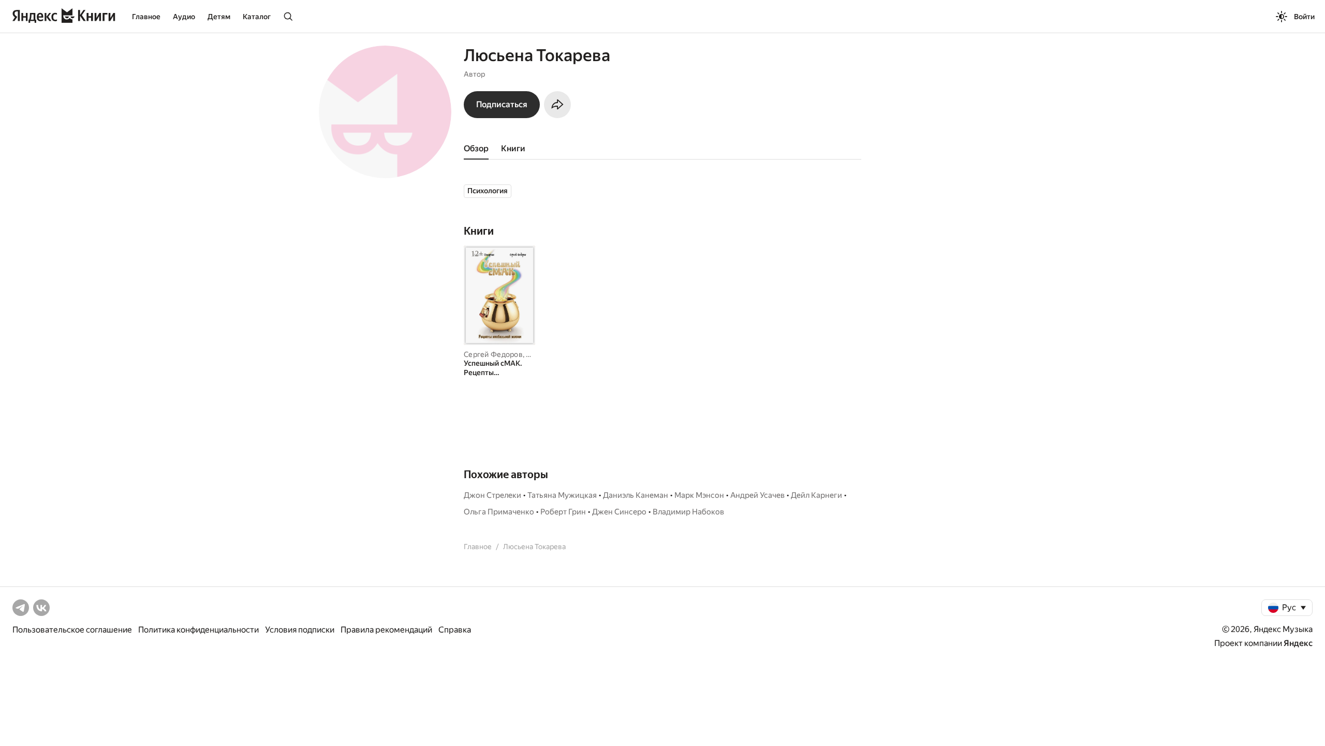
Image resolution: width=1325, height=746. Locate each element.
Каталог (257, 16)
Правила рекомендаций (386, 630)
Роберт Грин (563, 512)
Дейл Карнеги (816, 495)
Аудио (184, 16)
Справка (454, 630)
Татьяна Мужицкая (562, 495)
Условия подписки (299, 630)
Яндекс (1298, 643)
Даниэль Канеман (635, 495)
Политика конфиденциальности (198, 630)
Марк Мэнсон (699, 495)
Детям (219, 16)
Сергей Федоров (493, 354)
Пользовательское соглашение (72, 630)
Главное (146, 16)
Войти (1304, 16)
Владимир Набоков (688, 512)
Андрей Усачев (757, 495)
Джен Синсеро (619, 512)
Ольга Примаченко (499, 512)
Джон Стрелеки (492, 495)
